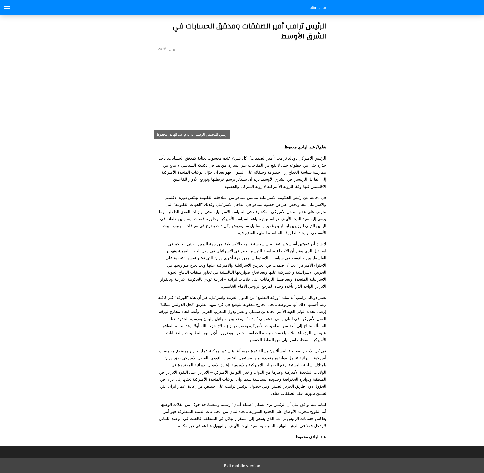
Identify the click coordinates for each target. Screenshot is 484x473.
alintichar (318, 7)
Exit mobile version (242, 465)
